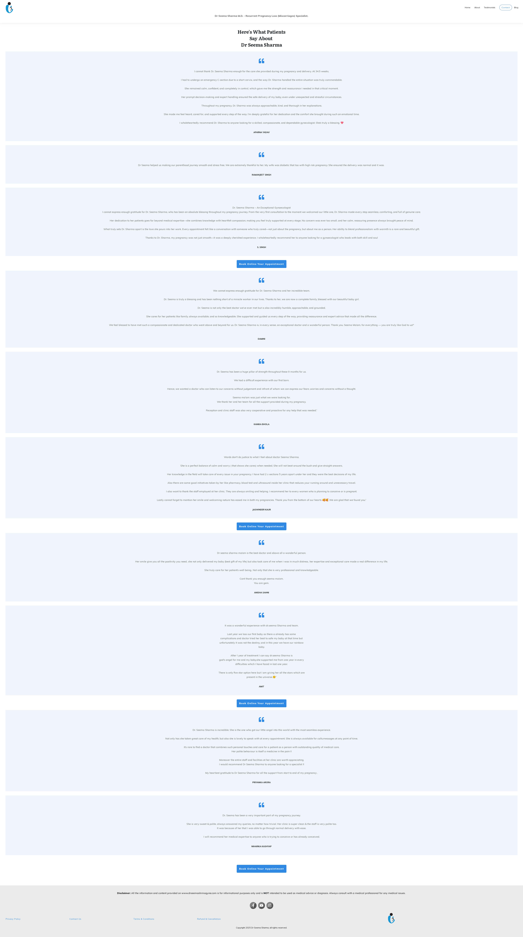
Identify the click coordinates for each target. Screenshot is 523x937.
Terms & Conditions (143, 919)
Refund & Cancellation (209, 919)
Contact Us (75, 919)
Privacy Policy (13, 919)
